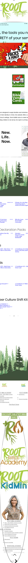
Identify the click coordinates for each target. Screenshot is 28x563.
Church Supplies (23, 399)
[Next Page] (18, 315)
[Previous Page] (10, 315)
